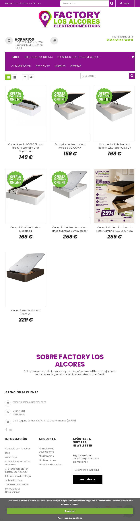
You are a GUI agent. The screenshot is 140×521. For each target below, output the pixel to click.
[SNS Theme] (6, 430)
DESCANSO (43, 66)
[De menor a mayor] (25, 77)
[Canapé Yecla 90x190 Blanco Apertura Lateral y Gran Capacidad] (25, 113)
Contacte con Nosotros (17, 448)
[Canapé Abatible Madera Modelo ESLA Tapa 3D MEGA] (114, 113)
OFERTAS (75, 66)
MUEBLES (60, 66)
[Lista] (14, 77)
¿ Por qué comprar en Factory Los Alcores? (16, 470)
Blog (7, 452)
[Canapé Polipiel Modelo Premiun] (25, 279)
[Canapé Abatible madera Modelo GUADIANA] (70, 113)
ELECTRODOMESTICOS (39, 57)
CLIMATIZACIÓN (21, 66)
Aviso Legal (11, 457)
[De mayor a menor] (31, 77)
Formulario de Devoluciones (12, 490)
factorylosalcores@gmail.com (29, 402)
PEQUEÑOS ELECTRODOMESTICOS (78, 57)
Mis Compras (46, 455)
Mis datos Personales (50, 464)
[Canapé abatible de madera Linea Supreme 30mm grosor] (70, 196)
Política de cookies (70, 518)
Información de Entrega (18, 476)
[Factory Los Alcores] (70, 18)
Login (126, 3)
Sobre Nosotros (13, 480)
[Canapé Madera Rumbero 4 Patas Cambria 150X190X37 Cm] (114, 196)
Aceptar (70, 511)
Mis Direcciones (47, 460)
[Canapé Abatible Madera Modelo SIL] (25, 196)
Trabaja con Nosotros (17, 484)
